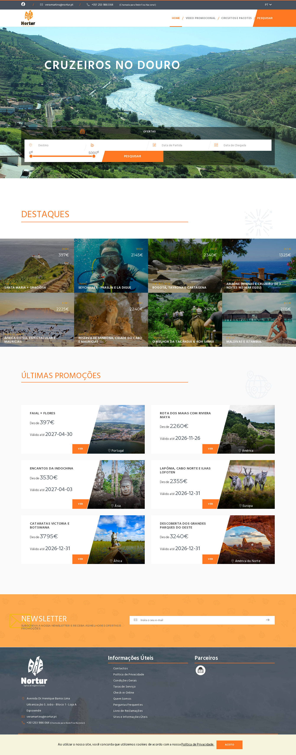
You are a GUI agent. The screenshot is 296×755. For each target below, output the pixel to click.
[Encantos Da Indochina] (116, 484)
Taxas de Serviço (124, 686)
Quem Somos (122, 698)
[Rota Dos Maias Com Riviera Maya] (246, 429)
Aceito (229, 745)
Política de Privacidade (128, 674)
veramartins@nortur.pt (59, 4)
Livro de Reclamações (128, 710)
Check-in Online (123, 692)
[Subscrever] (268, 620)
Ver (64, 290)
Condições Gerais (125, 680)
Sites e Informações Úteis (130, 716)
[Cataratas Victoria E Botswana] (116, 539)
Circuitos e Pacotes (236, 18)
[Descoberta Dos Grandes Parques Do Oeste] (246, 539)
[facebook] (24, 4)
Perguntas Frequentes (128, 704)
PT (267, 4)
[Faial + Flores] (116, 429)
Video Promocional (201, 18)
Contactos (120, 668)
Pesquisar (265, 18)
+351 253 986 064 (124, 4)
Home (176, 18)
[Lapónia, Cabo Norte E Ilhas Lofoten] (246, 484)
